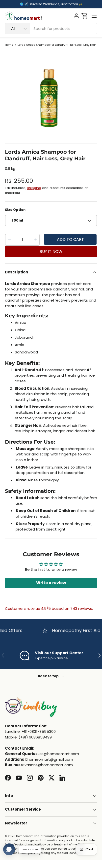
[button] (84, 15)
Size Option (15, 209)
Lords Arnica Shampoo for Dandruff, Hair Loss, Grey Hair (57, 44)
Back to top (48, 676)
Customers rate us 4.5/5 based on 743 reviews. (49, 608)
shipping (34, 187)
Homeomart (24, 836)
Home (9, 44)
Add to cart (70, 239)
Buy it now (51, 251)
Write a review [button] (51, 583)
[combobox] (51, 28)
